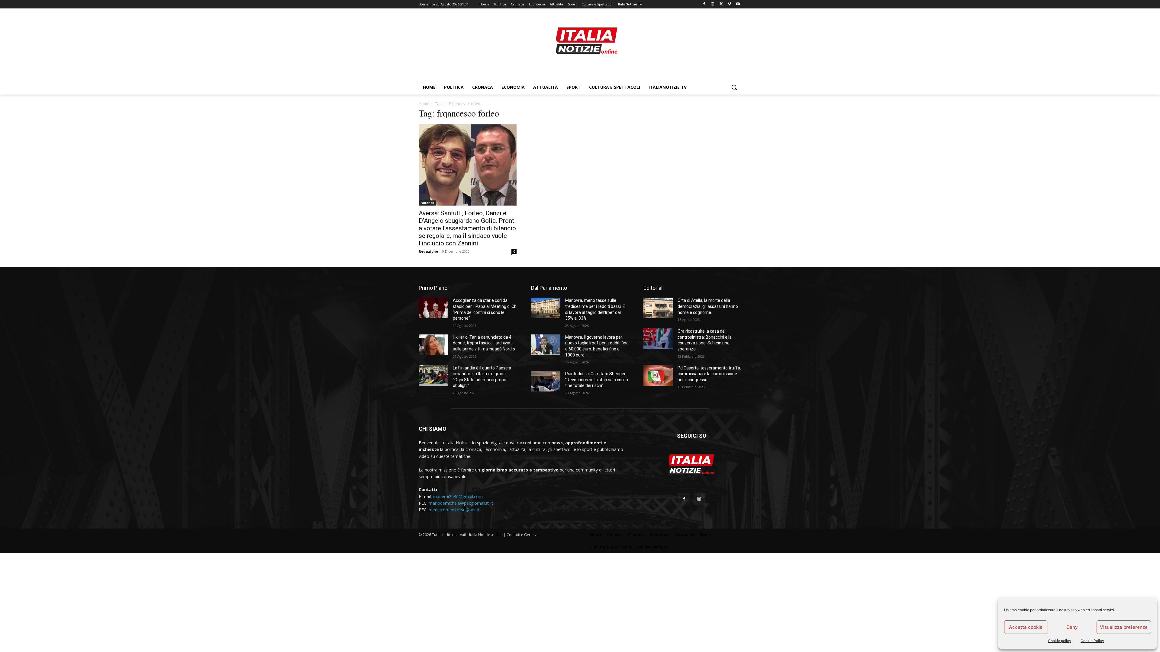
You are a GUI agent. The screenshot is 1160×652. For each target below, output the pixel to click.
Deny (1072, 627)
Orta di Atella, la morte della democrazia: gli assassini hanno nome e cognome (708, 306)
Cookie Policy (1092, 640)
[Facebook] (704, 4)
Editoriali (427, 203)
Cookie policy (1059, 640)
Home (424, 103)
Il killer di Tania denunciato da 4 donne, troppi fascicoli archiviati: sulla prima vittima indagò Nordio (484, 343)
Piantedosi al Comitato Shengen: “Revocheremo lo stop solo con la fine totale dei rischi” (596, 379)
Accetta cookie (1025, 627)
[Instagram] (712, 4)
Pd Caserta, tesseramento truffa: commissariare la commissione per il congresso (709, 374)
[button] (734, 87)
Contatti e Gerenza (523, 534)
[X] (721, 4)
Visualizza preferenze (1124, 627)
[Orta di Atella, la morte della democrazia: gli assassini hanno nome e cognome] (658, 308)
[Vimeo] (729, 4)
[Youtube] (737, 4)
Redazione (428, 251)
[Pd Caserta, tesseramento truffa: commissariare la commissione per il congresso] (658, 375)
